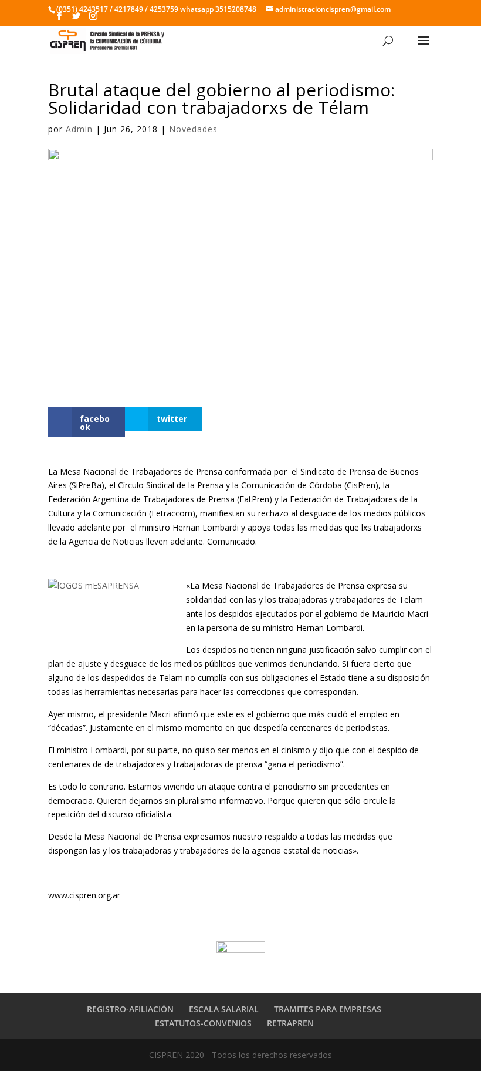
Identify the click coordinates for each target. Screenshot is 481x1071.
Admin (79, 129)
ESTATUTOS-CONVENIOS (203, 1023)
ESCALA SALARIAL (224, 1009)
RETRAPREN (290, 1023)
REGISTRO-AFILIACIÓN (130, 1009)
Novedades (193, 129)
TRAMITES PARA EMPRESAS (327, 1009)
